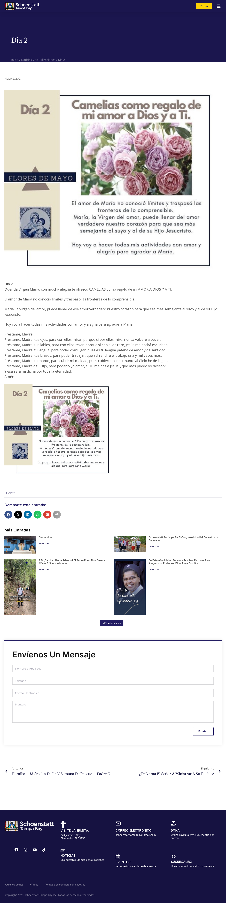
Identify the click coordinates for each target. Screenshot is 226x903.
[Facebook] (16, 850)
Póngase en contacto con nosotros (65, 884)
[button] (218, 6)
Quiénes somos (14, 884)
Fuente (10, 492)
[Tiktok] (44, 850)
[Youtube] (35, 850)
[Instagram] (26, 850)
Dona (204, 6)
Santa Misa (45, 537)
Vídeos (34, 884)
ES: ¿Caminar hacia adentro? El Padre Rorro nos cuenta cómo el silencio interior (72, 562)
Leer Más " (45, 543)
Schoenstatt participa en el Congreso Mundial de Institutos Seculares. (184, 539)
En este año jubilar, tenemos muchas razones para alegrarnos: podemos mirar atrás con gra (179, 562)
